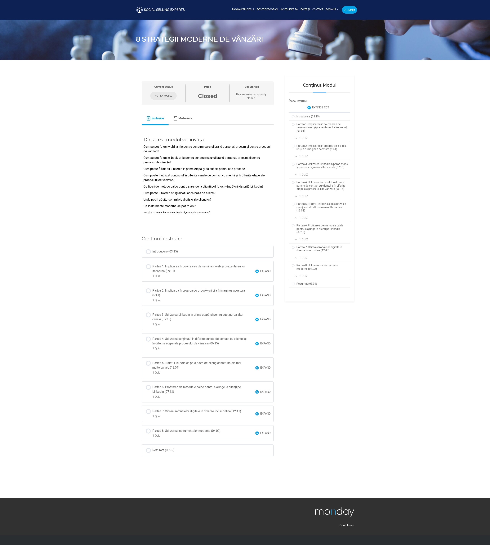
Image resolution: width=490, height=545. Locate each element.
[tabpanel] (208, 177)
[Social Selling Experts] (160, 9)
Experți (305, 9)
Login (351, 9)
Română (331, 9)
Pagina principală (243, 9)
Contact (317, 9)
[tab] (155, 118)
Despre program (267, 9)
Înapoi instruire (298, 100)
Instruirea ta (289, 9)
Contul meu (347, 525)
